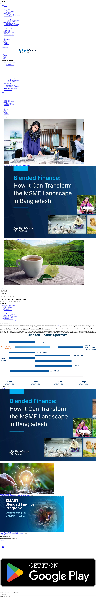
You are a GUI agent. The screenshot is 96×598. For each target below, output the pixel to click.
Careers (3, 46)
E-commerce (6, 29)
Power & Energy (6, 33)
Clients (3, 287)
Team (5, 57)
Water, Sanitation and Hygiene (9, 35)
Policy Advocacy (8, 12)
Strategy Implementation (8, 16)
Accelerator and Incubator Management (12, 18)
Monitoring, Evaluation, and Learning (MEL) (13, 15)
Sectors (3, 92)
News (5, 40)
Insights (5, 36)
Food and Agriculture (7, 96)
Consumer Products (7, 30)
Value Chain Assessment (10, 11)
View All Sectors (6, 105)
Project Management (9, 74)
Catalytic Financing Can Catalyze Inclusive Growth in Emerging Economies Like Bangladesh (15, 495)
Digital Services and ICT (8, 28)
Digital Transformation (7, 22)
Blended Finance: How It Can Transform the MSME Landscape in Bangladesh (12, 462)
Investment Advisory (9, 19)
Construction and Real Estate (8, 27)
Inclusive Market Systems (10, 14)
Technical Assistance (7, 13)
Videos (5, 41)
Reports (5, 37)
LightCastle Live (6, 44)
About (3, 5)
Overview (5, 6)
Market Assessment (9, 10)
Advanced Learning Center (10, 21)
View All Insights (3, 388)
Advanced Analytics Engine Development (12, 24)
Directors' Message (7, 109)
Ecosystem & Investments (8, 17)
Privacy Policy (17, 596)
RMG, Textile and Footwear (8, 34)
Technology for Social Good (10, 23)
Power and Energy (7, 102)
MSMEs (58, 325)
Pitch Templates (6, 115)
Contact (5, 56)
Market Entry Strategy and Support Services (11, 25)
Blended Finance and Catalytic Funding (12, 20)
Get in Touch (2, 540)
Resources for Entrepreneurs (8, 90)
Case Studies (6, 38)
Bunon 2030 (6, 43)
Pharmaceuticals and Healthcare (9, 32)
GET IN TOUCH (5, 47)
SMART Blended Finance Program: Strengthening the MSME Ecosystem (11, 533)
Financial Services (7, 31)
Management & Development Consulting (10, 9)
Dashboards (6, 42)
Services (3, 8)
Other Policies (21, 596)
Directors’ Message (7, 39)
